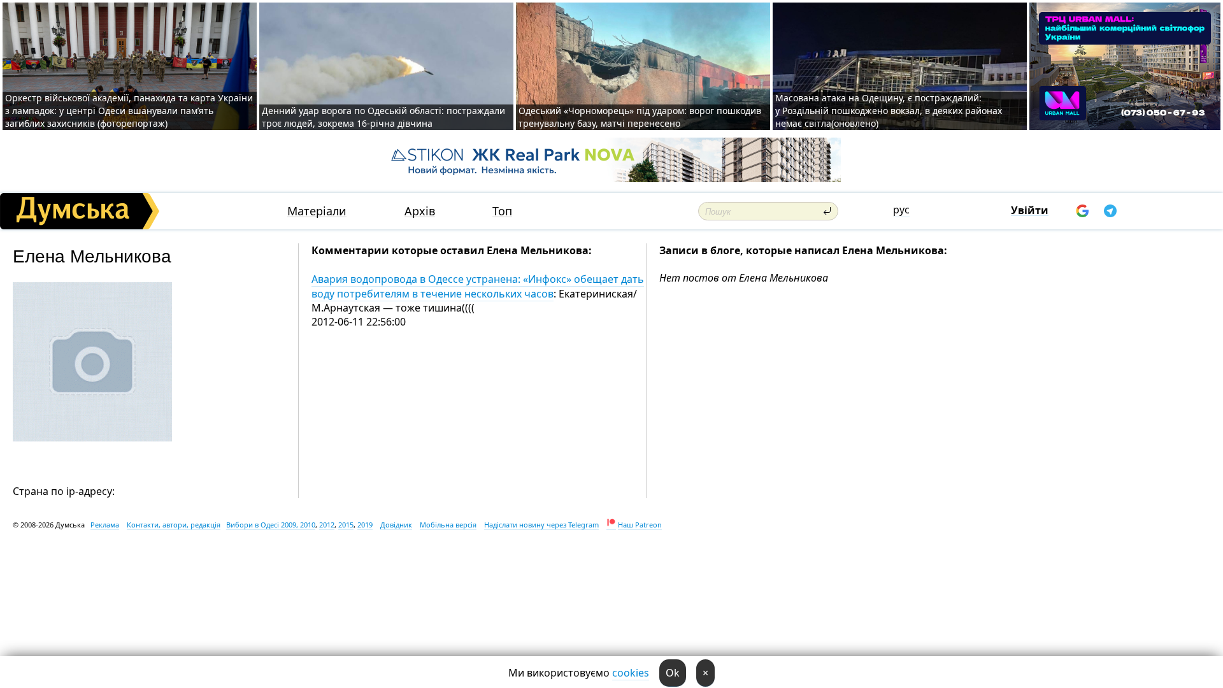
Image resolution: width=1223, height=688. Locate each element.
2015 (346, 524)
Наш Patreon (640, 524)
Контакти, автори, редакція (173, 524)
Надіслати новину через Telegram (541, 524)
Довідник (396, 524)
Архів (419, 211)
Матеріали (317, 211)
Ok (673, 673)
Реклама (104, 524)
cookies (630, 673)
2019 (365, 524)
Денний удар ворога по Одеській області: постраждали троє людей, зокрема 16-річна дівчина (383, 116)
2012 (326, 524)
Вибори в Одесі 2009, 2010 (270, 524)
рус (901, 210)
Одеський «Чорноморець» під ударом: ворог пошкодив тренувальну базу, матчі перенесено (640, 116)
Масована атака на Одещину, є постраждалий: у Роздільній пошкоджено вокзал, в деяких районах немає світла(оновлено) (888, 110)
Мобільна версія (448, 524)
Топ (502, 211)
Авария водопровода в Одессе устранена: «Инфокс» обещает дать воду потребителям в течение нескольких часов (477, 286)
